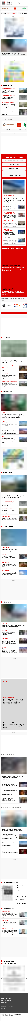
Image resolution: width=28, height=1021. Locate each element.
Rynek (4, 554)
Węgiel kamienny (8, 697)
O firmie (8, 129)
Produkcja (5, 547)
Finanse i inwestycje (8, 88)
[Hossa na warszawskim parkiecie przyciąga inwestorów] (23, 97)
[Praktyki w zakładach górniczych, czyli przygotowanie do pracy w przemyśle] (23, 800)
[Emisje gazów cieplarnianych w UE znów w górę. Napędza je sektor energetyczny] (23, 572)
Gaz (3, 429)
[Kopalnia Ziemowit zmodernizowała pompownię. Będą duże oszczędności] (23, 383)
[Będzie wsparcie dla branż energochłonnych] (14, 537)
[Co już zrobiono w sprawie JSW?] (23, 368)
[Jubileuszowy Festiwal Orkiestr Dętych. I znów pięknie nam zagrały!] (14, 613)
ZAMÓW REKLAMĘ (21, 896)
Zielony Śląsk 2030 (14, 164)
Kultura (4, 623)
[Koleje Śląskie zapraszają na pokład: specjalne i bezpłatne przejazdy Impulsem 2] (21, 240)
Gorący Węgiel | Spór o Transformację (9, 288)
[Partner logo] (8, 125)
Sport (4, 647)
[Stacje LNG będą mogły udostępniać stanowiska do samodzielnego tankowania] (23, 431)
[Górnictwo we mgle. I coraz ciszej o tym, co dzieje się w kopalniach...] (23, 922)
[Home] (7, 3)
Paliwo (4, 412)
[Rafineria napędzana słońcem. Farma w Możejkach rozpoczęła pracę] (23, 844)
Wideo (5, 721)
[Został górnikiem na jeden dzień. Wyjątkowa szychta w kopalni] (23, 376)
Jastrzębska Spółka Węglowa (8, 366)
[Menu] (25, 3)
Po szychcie (6, 911)
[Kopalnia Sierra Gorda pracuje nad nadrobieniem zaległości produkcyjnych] (14, 765)
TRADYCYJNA (19, 902)
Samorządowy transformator (14, 160)
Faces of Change (14, 168)
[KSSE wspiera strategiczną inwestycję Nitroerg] (21, 207)
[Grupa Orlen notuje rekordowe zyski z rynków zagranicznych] (23, 851)
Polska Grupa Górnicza (9, 381)
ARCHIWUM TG (20, 895)
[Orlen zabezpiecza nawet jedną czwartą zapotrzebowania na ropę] (14, 818)
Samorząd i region (8, 102)
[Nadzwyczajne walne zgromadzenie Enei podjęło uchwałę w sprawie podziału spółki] (23, 439)
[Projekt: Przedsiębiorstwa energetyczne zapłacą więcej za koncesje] (23, 423)
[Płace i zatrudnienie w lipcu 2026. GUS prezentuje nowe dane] (23, 564)
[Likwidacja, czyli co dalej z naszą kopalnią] (14, 348)
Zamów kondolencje (9, 963)
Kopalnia (5, 359)
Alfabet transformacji (14, 175)
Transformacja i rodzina (14, 172)
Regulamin (4, 1002)
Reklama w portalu (6, 998)
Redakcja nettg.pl (6, 1000)
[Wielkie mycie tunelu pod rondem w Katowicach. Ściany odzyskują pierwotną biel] (23, 104)
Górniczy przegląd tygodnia (11, 265)
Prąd (3, 421)
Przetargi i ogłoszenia (7, 1006)
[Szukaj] (19, 3)
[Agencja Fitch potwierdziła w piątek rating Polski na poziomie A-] (23, 90)
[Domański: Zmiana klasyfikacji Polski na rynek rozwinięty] (23, 556)
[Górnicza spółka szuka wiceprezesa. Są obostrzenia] (23, 784)
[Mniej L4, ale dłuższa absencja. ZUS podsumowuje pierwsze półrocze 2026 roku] (23, 518)
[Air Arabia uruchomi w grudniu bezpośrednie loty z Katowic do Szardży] (14, 187)
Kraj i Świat (6, 516)
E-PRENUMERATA (21, 903)
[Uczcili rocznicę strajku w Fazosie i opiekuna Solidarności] (23, 112)
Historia (4, 110)
